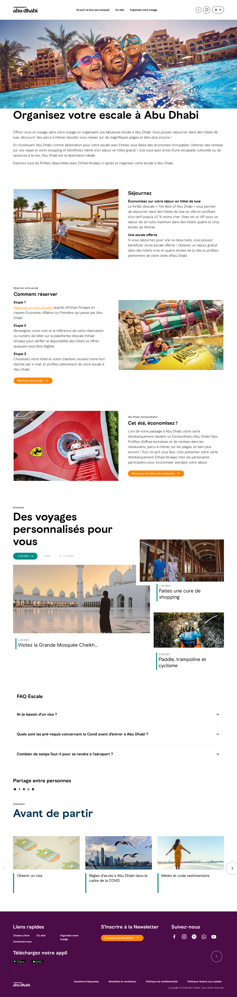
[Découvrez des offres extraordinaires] (157, 470)
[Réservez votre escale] (34, 377)
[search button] (198, 10)
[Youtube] (214, 937)
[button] (218, 9)
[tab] (25, 556)
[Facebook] (174, 937)
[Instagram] (184, 937)
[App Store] (37, 963)
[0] (206, 9)
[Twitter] (194, 937)
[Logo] (25, 10)
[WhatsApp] (204, 937)
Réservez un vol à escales (33, 307)
